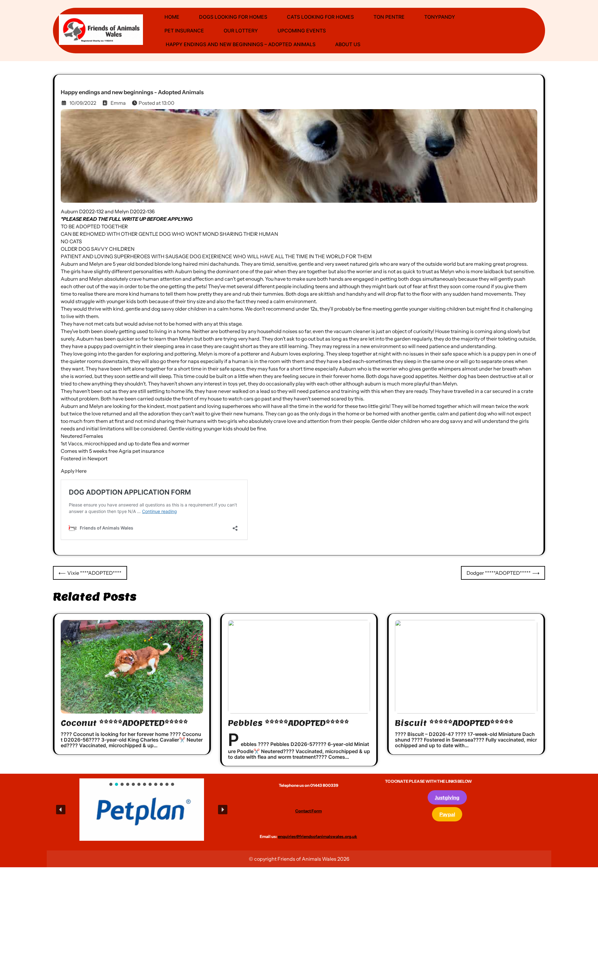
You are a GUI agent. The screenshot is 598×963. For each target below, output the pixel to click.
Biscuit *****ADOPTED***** (454, 723)
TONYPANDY (439, 17)
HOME (171, 17)
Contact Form (308, 810)
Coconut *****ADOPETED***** (124, 723)
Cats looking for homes (320, 17)
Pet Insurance (184, 30)
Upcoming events (302, 30)
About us (347, 44)
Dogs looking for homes (233, 17)
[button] (123, 809)
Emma (118, 103)
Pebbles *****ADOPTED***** (288, 723)
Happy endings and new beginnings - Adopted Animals (132, 92)
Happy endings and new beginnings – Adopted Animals (240, 44)
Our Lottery (241, 30)
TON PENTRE (389, 17)
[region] (141, 809)
